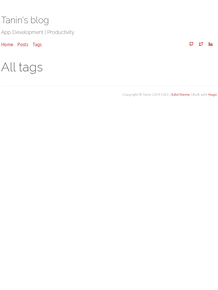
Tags (37, 44)
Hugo (212, 94)
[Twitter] (201, 44)
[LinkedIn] (210, 44)
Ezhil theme (180, 94)
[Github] (191, 44)
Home (7, 44)
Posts (22, 44)
